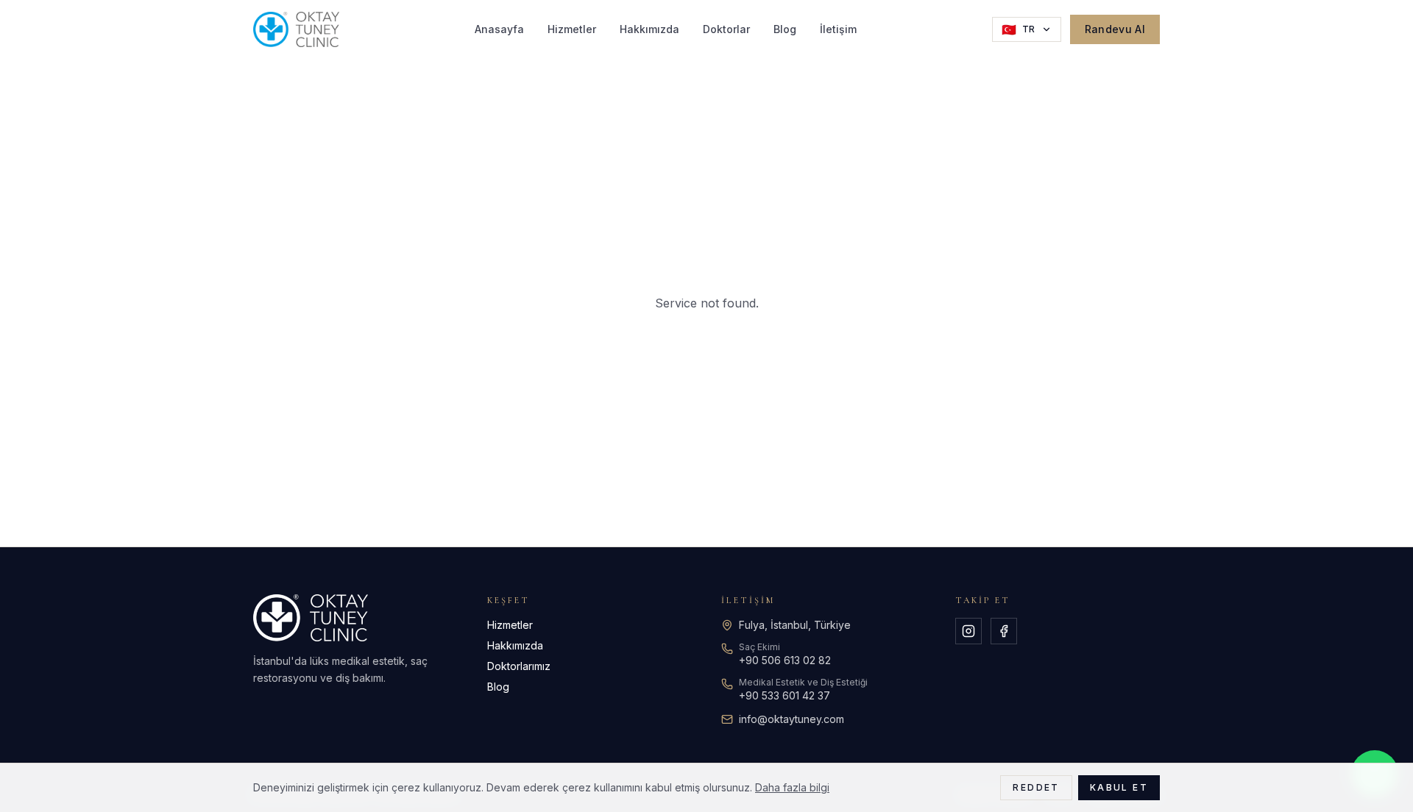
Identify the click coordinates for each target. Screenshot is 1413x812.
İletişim (838, 29)
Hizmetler (572, 29)
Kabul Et (1119, 787)
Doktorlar (726, 29)
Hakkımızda (649, 29)
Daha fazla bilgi (792, 787)
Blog (784, 29)
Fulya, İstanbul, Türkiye (795, 625)
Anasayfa (499, 29)
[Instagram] (968, 631)
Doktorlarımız (518, 666)
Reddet (1036, 787)
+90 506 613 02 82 (785, 660)
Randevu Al (1115, 29)
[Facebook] (1004, 631)
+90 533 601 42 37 (784, 695)
